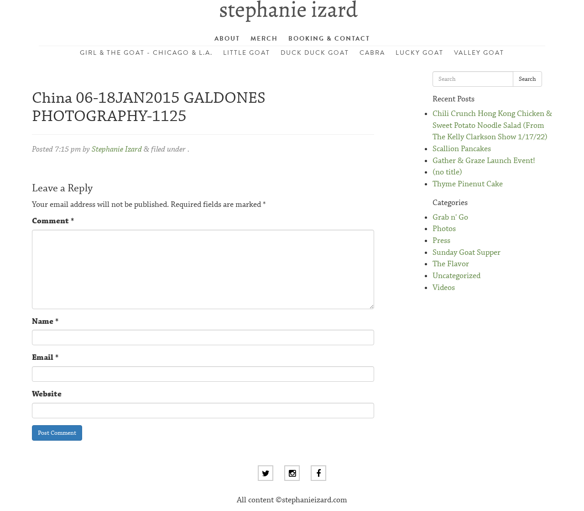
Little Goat (246, 53)
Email (45, 358)
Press (441, 241)
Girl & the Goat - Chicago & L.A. (146, 53)
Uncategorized (456, 276)
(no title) (447, 172)
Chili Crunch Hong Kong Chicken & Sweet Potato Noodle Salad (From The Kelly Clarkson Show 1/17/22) (492, 125)
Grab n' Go (450, 217)
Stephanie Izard (117, 149)
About (227, 38)
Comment (53, 221)
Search (527, 79)
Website (47, 394)
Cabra (372, 53)
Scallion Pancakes (462, 149)
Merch (264, 38)
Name (45, 321)
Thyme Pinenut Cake (468, 184)
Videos (444, 288)
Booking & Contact (329, 38)
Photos (444, 229)
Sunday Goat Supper (467, 253)
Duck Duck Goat (315, 53)
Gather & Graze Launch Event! (484, 161)
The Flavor (451, 264)
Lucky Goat (419, 53)
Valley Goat (479, 53)
